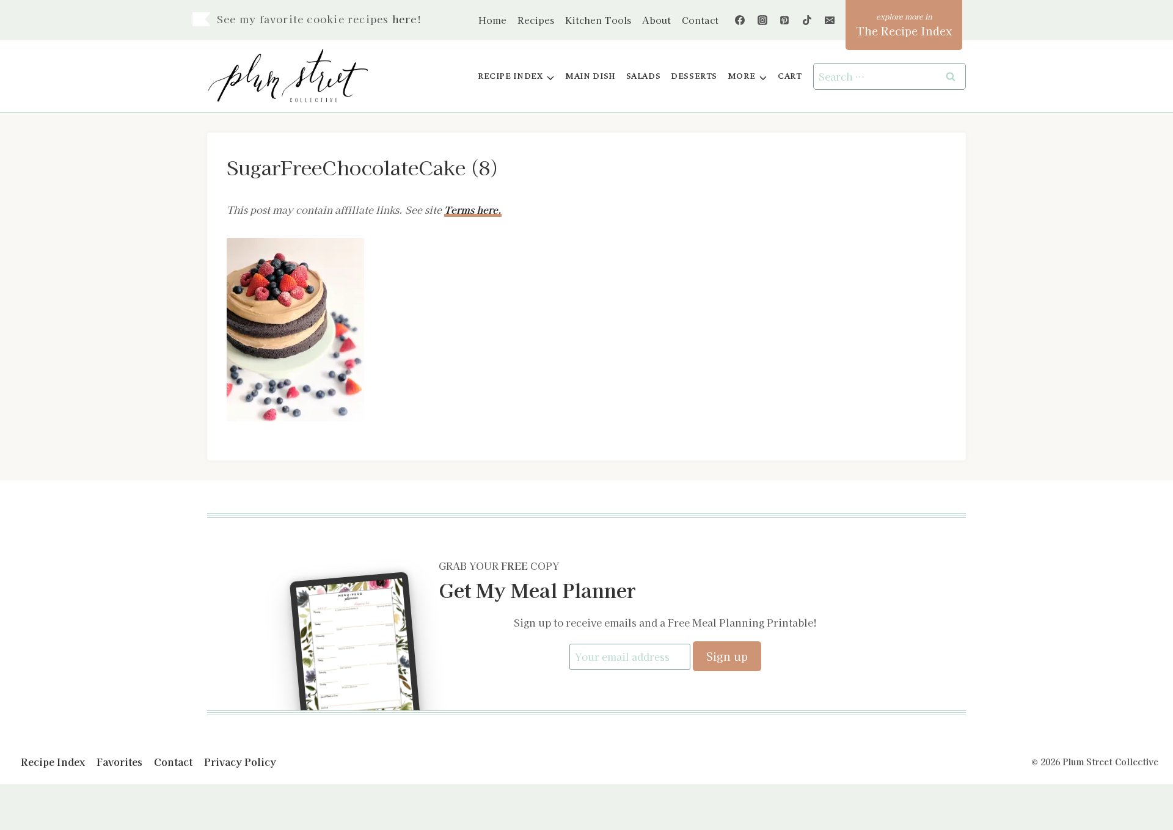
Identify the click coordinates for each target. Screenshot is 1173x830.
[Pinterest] (784, 20)
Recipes (535, 19)
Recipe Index (53, 761)
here (404, 19)
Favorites (119, 761)
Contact (700, 19)
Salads (643, 76)
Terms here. (473, 209)
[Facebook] (740, 20)
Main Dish (590, 76)
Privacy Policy (240, 761)
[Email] (829, 20)
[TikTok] (807, 20)
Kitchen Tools (598, 19)
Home (492, 19)
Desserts (694, 76)
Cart (790, 76)
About (656, 19)
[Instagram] (762, 20)
